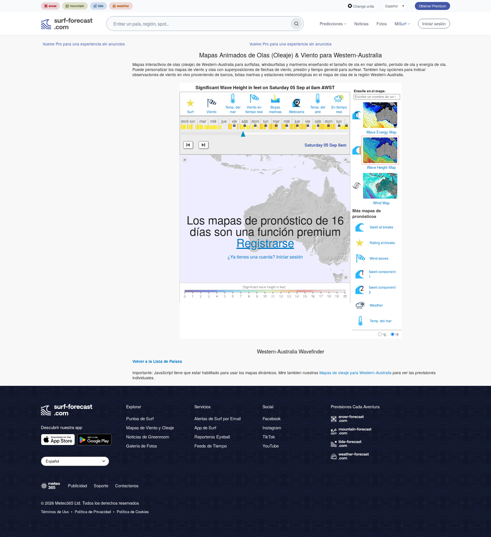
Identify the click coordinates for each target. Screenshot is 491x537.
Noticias (361, 23)
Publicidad (77, 485)
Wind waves (379, 258)
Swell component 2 (382, 289)
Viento (212, 111)
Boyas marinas (275, 109)
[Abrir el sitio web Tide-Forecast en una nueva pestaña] (98, 6)
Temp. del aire (317, 109)
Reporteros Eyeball (212, 437)
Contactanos (127, 485)
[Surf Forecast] (67, 23)
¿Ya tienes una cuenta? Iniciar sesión (265, 256)
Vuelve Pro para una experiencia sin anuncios (84, 44)
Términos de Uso (55, 511)
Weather (377, 305)
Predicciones (331, 23)
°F (397, 334)
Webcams (296, 111)
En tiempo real (339, 109)
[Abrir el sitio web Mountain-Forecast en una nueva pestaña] (75, 6)
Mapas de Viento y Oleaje (150, 427)
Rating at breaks (383, 242)
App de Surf (205, 427)
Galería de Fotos (141, 446)
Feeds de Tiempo (210, 446)
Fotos (381, 23)
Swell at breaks (382, 226)
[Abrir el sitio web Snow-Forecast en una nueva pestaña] (50, 6)
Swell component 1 (382, 273)
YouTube (271, 446)
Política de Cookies (133, 511)
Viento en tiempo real (254, 109)
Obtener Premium (432, 5)
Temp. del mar (232, 109)
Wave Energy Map (381, 132)
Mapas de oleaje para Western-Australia (355, 372)
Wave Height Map (381, 167)
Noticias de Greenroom (147, 437)
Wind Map (381, 202)
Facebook (272, 418)
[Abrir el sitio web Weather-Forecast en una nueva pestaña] (121, 6)
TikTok (269, 437)
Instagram (272, 427)
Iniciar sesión (434, 23)
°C (384, 334)
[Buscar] (296, 23)
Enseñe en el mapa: (370, 90)
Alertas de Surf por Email (217, 418)
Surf (190, 111)
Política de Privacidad (93, 511)
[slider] (243, 134)
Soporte (101, 485)
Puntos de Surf (140, 418)
